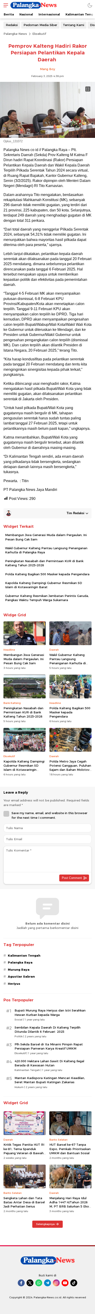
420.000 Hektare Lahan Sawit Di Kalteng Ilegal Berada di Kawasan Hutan (49, 1063)
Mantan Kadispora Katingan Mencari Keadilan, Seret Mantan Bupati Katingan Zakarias (50, 1080)
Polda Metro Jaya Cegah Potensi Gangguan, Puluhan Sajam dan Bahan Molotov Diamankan (70, 767)
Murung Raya (19, 969)
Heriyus (14, 983)
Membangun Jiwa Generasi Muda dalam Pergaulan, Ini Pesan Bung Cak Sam (46, 537)
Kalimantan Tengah (24, 955)
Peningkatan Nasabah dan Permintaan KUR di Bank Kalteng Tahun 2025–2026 (44, 563)
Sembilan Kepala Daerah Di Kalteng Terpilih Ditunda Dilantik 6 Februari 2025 (47, 1029)
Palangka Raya (20, 962)
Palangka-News (15, 34)
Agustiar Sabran (21, 976)
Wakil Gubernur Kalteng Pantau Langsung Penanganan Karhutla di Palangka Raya (46, 550)
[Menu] (4, 5)
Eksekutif (39, 34)
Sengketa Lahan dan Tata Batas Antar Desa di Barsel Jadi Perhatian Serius (24, 1202)
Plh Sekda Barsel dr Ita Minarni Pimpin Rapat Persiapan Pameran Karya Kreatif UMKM (49, 1046)
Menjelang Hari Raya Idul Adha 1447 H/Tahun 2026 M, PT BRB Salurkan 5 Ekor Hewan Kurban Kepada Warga (69, 1206)
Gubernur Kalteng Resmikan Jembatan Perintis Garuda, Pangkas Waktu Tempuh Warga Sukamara (47, 598)
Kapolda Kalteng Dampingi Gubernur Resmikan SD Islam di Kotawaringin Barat (43, 585)
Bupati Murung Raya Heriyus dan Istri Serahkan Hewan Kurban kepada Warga (50, 1012)
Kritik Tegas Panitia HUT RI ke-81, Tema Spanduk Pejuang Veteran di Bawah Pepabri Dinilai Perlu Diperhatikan (23, 1153)
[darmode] (90, 5)
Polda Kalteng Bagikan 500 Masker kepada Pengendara (47, 574)
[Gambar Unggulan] (47, 137)
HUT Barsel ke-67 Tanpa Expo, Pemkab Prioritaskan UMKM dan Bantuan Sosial (70, 1149)
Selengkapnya (45, 1224)
